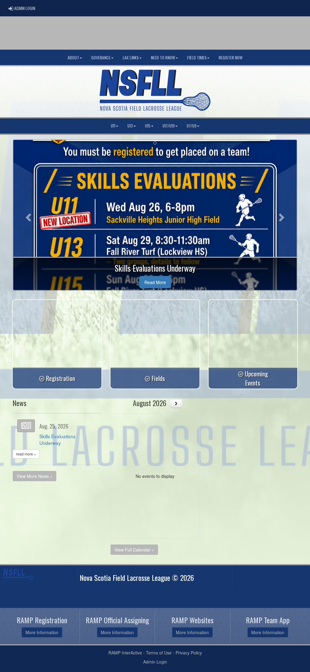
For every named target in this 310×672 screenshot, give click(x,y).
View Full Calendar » (134, 550)
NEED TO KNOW (163, 57)
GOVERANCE (100, 57)
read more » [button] (26, 453)
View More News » (34, 476)
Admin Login (155, 662)
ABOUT (73, 57)
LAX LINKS (131, 57)
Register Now (230, 57)
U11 (113, 126)
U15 (147, 126)
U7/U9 (191, 126)
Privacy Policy (189, 653)
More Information (41, 632)
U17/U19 (169, 126)
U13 (130, 126)
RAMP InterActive (125, 653)
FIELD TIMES (196, 57)
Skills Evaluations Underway (57, 439)
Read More (155, 282)
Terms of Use (159, 653)
